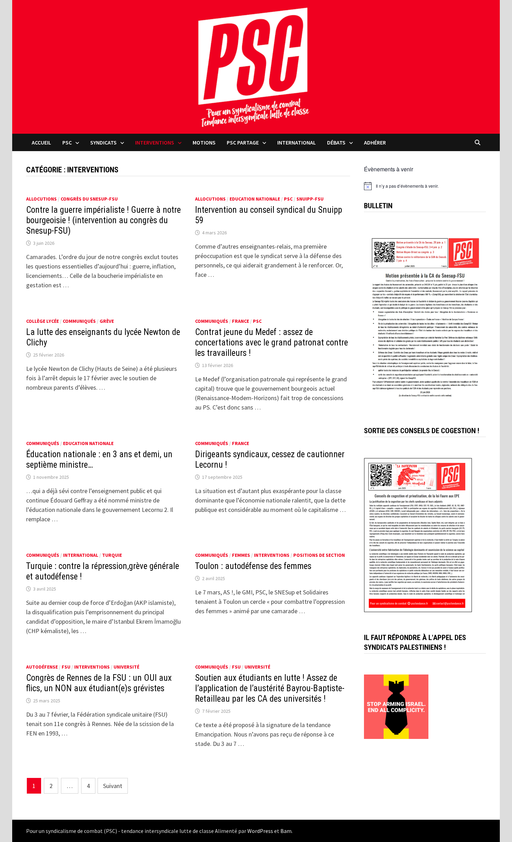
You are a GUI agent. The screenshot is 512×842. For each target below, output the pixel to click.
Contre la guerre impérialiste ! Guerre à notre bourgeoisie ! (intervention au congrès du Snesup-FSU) (103, 220)
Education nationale (255, 199)
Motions (204, 142)
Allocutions (41, 199)
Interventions (154, 142)
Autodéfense (42, 667)
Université (126, 667)
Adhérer (375, 142)
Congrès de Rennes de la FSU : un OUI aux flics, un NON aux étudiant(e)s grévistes (99, 683)
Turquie (112, 555)
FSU (66, 667)
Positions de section (319, 555)
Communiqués (79, 321)
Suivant (112, 786)
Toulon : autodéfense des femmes (253, 566)
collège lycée (42, 321)
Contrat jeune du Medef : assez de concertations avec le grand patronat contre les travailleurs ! (271, 342)
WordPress (260, 830)
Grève (107, 321)
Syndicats (103, 142)
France (240, 321)
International (296, 142)
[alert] (425, 186)
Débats (336, 142)
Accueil (41, 142)
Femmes (241, 555)
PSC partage (243, 142)
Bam (286, 830)
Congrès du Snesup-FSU (89, 199)
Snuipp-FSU (310, 199)
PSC (67, 142)
